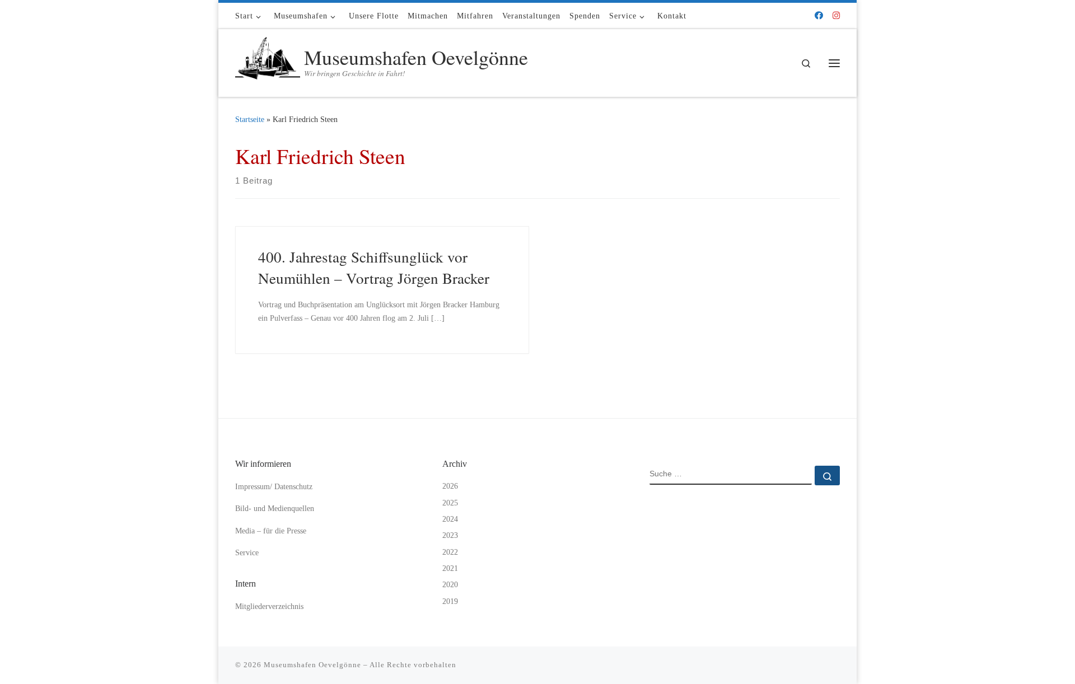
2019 (450, 601)
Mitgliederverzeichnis (269, 606)
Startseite (249, 119)
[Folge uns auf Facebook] (819, 16)
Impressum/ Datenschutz (273, 486)
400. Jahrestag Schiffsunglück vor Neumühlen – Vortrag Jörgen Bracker (373, 267)
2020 (450, 584)
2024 (450, 519)
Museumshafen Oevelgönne (312, 664)
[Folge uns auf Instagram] (836, 16)
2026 (450, 486)
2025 (450, 503)
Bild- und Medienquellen (274, 508)
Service (247, 553)
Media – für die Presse (270, 531)
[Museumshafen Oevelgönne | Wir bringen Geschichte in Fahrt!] (267, 59)
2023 (450, 535)
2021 (450, 568)
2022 (450, 552)
